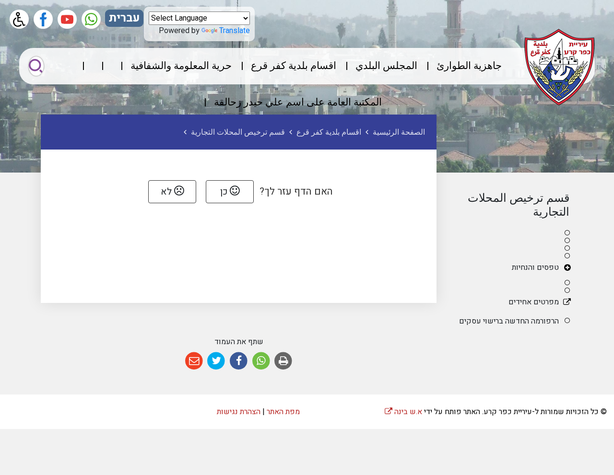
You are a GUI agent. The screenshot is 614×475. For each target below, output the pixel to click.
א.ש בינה (403, 411)
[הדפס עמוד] (283, 361)
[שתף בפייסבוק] (238, 361)
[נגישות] (19, 19)
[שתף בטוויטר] (216, 361)
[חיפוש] (36, 66)
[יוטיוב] (67, 19)
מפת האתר (283, 411)
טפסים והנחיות (535, 267)
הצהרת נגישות (238, 411)
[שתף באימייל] (194, 361)
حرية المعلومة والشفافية (181, 65)
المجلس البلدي (386, 65)
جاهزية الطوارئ (469, 65)
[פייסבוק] (43, 19)
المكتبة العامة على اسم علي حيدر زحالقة (298, 102)
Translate (234, 30)
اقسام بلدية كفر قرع (293, 65)
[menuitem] (460, 66)
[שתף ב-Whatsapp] (261, 361)
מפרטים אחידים (533, 302)
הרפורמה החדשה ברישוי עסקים (509, 321)
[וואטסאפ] (91, 19)
